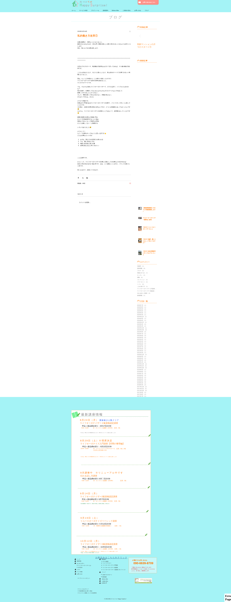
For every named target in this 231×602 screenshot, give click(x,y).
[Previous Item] (140, 36)
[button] (83, 10)
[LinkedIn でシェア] (87, 178)
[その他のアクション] (130, 31)
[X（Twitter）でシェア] (83, 178)
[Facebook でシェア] (78, 178)
